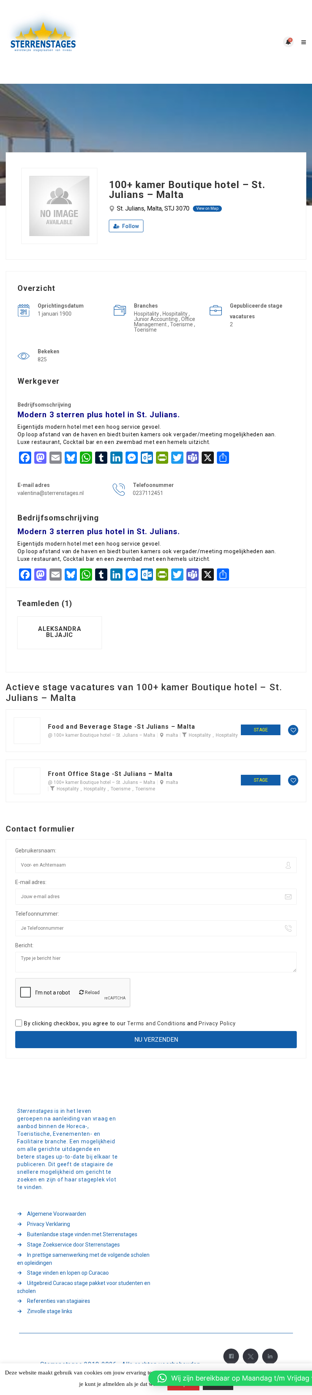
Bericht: (24, 945)
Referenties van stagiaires (58, 1301)
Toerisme (121, 789)
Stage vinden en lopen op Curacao (68, 1273)
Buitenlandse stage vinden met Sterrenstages (82, 1234)
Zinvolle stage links (49, 1311)
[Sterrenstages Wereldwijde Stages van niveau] (81, 42)
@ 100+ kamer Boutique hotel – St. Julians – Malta (101, 735)
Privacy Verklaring (48, 1224)
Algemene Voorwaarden (56, 1214)
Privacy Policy (217, 1023)
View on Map (207, 208)
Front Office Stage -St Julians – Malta (110, 774)
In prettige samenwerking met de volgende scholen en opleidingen (83, 1259)
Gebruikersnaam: (35, 851)
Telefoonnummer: (37, 914)
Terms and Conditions (156, 1023)
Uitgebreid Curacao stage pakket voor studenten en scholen (83, 1287)
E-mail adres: (30, 882)
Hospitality (200, 735)
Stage (261, 730)
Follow (130, 226)
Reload (92, 992)
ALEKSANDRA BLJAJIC (59, 631)
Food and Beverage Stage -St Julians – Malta (121, 727)
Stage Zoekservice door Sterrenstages (73, 1245)
